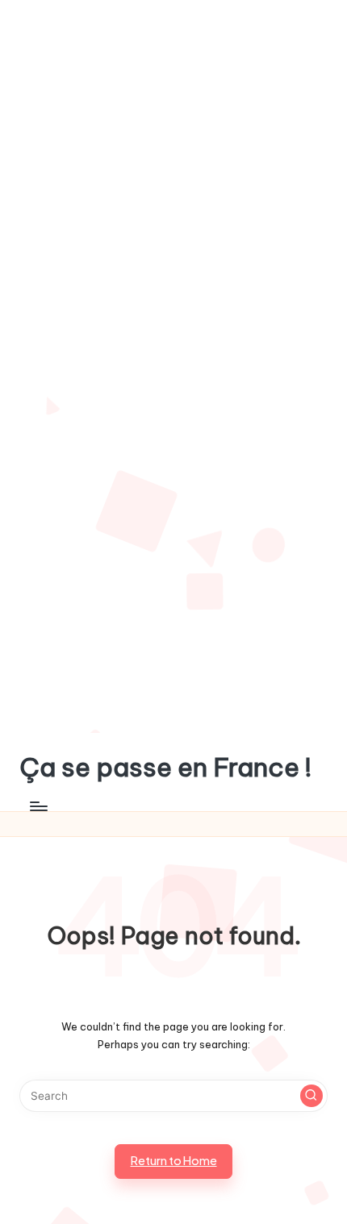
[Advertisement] (173, 183)
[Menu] (38, 806)
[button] (311, 1096)
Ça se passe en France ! (165, 767)
